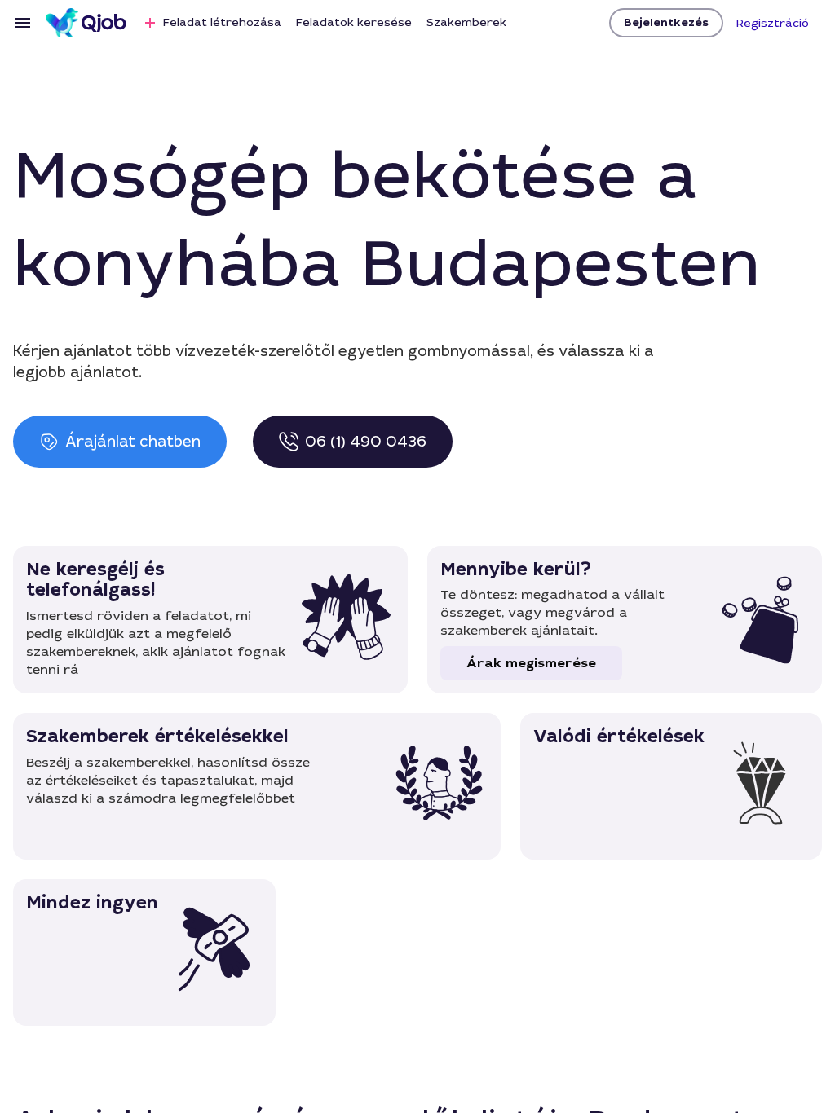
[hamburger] (22, 22)
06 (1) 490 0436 (365, 441)
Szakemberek (466, 22)
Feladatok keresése (354, 22)
